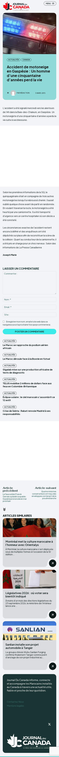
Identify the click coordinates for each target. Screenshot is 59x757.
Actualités (13, 60)
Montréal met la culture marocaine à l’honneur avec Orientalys (29, 543)
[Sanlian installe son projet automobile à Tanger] (29, 630)
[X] (49, 724)
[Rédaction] (13, 93)
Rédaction (25, 93)
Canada (26, 60)
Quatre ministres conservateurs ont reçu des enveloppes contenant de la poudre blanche (44, 494)
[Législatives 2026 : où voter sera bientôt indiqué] (29, 579)
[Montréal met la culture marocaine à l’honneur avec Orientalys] (29, 527)
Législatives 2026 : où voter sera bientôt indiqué (26, 594)
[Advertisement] (29, 156)
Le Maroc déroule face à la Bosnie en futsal (26, 358)
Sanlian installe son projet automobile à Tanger (22, 646)
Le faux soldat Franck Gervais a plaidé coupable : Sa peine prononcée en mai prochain (14, 497)
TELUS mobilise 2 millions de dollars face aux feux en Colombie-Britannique (27, 385)
